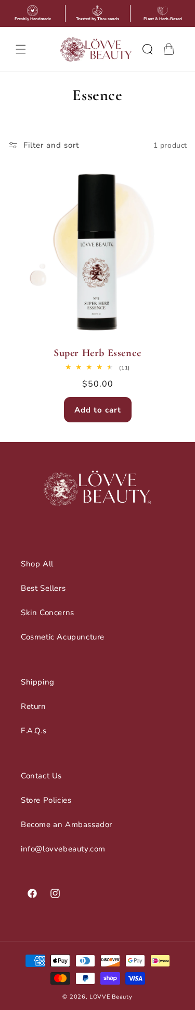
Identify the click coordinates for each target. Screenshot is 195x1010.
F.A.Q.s (33, 731)
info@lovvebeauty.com (63, 849)
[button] (20, 49)
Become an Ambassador (66, 824)
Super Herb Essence (97, 353)
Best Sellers (43, 588)
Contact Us (41, 776)
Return (33, 706)
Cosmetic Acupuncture (63, 637)
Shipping (38, 682)
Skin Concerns (47, 612)
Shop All (37, 564)
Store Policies (46, 800)
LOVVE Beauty (110, 997)
